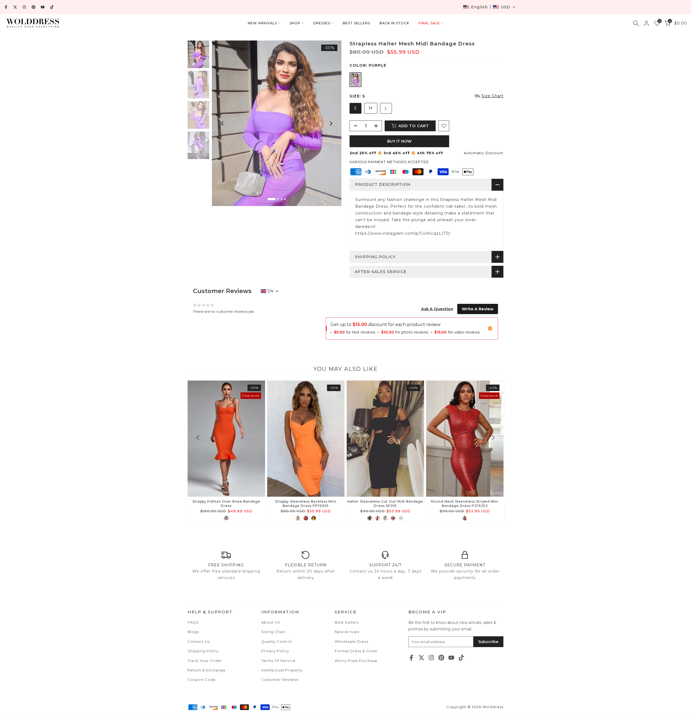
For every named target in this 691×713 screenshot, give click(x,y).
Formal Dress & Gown (356, 651)
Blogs (193, 632)
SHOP (295, 23)
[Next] (330, 123)
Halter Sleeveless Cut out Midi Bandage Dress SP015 (385, 503)
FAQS (193, 622)
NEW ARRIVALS (262, 23)
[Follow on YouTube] (43, 7)
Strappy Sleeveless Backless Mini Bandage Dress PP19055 (305, 503)
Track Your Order (205, 660)
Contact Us (199, 641)
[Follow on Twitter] (15, 7)
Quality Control (276, 641)
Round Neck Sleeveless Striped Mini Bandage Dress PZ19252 (465, 503)
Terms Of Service (278, 660)
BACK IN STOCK (394, 23)
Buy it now (399, 141)
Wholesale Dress (351, 641)
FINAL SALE (429, 23)
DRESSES (321, 23)
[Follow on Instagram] (24, 7)
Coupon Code (202, 679)
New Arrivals (347, 632)
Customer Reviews (280, 679)
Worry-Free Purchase (356, 660)
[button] (489, 7)
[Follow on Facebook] (6, 7)
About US (270, 622)
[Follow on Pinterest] (33, 7)
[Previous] (222, 123)
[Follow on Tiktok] (52, 7)
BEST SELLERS (356, 23)
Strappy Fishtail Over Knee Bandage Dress (226, 503)
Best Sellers (347, 622)
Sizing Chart (273, 632)
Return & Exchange (207, 670)
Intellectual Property (282, 670)
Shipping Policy (203, 651)
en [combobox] (270, 291)
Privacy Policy (275, 651)
